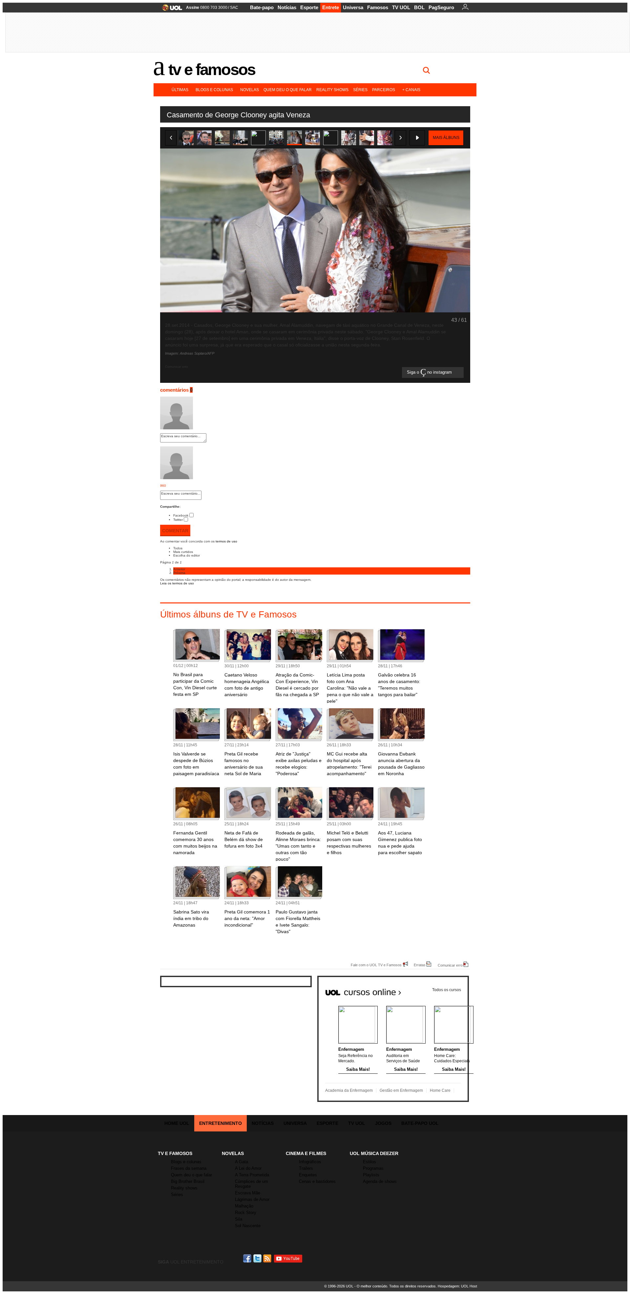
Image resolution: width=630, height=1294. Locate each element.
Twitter (178, 519)
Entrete (330, 7)
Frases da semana (188, 1168)
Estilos (369, 1161)
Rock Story (245, 1212)
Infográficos (310, 1161)
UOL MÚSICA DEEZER (374, 1153)
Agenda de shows (380, 1181)
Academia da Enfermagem (349, 1090)
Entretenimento (220, 1123)
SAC (234, 7)
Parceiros (383, 90)
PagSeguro (441, 7)
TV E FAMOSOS (175, 1153)
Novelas (249, 90)
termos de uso (226, 541)
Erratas (420, 965)
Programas (373, 1168)
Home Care (440, 1090)
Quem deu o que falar (287, 90)
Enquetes (308, 1174)
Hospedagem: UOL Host (457, 1286)
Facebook (180, 515)
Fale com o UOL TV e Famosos (376, 965)
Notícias (287, 7)
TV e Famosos (211, 69)
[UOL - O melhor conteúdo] (170, 9)
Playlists (371, 1174)
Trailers (306, 1168)
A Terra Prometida (252, 1174)
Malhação (244, 1206)
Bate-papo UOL (420, 1123)
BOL (419, 7)
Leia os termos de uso (177, 583)
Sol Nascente (248, 1225)
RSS (268, 1258)
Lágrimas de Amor (252, 1199)
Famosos (377, 7)
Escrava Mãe (247, 1192)
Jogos (383, 1123)
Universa (353, 7)
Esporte (309, 7)
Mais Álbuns (446, 137)
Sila (238, 1219)
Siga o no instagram (430, 372)
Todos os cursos (446, 990)
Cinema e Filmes (306, 1153)
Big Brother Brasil (187, 1181)
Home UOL (176, 1123)
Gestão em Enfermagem (401, 1090)
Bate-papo (262, 7)
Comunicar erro (450, 965)
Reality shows (332, 90)
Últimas (180, 90)
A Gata (241, 1161)
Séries (360, 90)
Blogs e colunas (214, 90)
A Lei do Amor (248, 1168)
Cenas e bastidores (317, 1181)
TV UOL (401, 7)
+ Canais (411, 90)
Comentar (175, 530)
